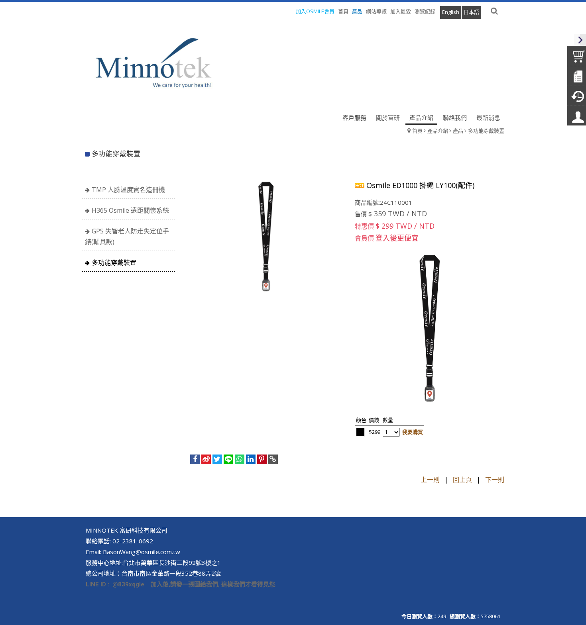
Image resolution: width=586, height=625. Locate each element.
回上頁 (462, 479)
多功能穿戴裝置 (486, 130)
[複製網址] (273, 459)
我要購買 (412, 431)
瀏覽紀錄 (425, 11)
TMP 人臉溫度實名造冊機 (128, 189)
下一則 (494, 479)
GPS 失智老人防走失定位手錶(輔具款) (127, 236)
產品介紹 (437, 130)
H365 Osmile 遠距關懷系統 (130, 210)
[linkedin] (251, 459)
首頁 (417, 130)
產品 (458, 130)
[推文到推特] (217, 459)
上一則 (430, 479)
